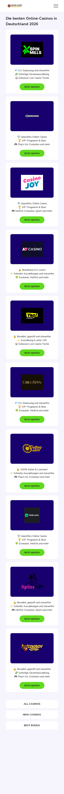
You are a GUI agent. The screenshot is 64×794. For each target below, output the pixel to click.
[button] (32, 86)
